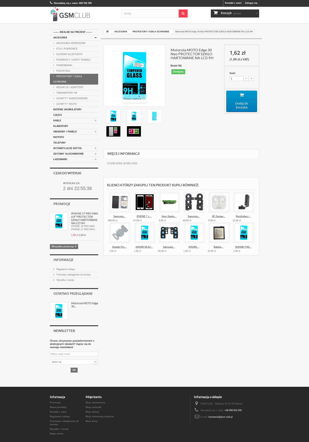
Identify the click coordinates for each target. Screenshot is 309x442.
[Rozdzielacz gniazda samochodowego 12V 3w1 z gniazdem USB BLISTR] (244, 202)
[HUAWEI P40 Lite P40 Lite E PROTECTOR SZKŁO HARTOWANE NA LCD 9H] (244, 233)
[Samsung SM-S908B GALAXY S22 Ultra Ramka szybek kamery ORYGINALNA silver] (169, 233)
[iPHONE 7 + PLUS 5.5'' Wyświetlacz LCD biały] (144, 202)
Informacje (63, 260)
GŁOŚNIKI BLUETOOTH (69, 54)
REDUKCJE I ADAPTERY (70, 87)
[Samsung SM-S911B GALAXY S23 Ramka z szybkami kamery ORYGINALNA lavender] (194, 202)
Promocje (61, 204)
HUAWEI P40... (243, 247)
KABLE (57, 120)
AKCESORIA (60, 37)
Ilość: (233, 73)
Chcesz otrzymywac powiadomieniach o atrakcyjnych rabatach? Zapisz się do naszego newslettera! (72, 344)
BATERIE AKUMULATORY (67, 109)
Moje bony (91, 421)
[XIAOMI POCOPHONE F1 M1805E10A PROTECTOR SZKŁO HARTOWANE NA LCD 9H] (194, 233)
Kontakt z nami (233, 3)
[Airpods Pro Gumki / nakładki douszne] (120, 233)
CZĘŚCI (57, 115)
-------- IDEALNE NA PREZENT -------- (72, 32)
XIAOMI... (193, 247)
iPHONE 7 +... (144, 216)
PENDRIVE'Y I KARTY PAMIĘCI (73, 59)
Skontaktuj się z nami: (66, 3)
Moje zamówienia (95, 402)
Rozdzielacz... (243, 216)
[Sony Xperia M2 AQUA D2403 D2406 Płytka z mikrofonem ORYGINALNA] (169, 202)
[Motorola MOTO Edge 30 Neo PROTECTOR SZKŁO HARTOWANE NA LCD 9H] (113, 116)
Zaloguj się (251, 3)
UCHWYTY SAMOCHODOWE (72, 98)
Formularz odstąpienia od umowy (73, 274)
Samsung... (119, 216)
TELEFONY (59, 142)
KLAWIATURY (60, 126)
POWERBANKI (64, 65)
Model (174, 65)
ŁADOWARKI (60, 159)
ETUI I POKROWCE (67, 48)
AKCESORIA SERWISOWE (70, 43)
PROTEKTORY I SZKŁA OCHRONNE (67, 79)
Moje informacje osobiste (100, 416)
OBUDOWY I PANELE (65, 131)
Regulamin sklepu (65, 269)
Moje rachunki (93, 407)
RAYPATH (58, 137)
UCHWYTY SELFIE (66, 104)
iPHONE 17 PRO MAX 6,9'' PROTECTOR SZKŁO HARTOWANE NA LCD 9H (84, 218)
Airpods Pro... (119, 247)
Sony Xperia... (168, 216)
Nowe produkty (58, 407)
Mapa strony (56, 433)
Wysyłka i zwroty (65, 280)
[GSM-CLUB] (83, 15)
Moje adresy (92, 412)
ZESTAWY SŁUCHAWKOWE (68, 153)
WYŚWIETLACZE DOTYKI (67, 148)
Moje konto (94, 397)
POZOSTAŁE (63, 71)
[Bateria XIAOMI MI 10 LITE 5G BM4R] (219, 233)
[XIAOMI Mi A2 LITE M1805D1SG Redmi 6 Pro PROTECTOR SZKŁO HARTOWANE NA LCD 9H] (144, 233)
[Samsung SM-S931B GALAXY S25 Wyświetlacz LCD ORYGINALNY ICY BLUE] (120, 202)
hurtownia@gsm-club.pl (221, 417)
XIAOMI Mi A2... (144, 247)
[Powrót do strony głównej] (107, 31)
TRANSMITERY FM (66, 93)
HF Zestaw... (218, 216)
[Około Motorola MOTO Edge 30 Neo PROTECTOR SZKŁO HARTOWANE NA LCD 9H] (59, 311)
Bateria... (218, 247)
